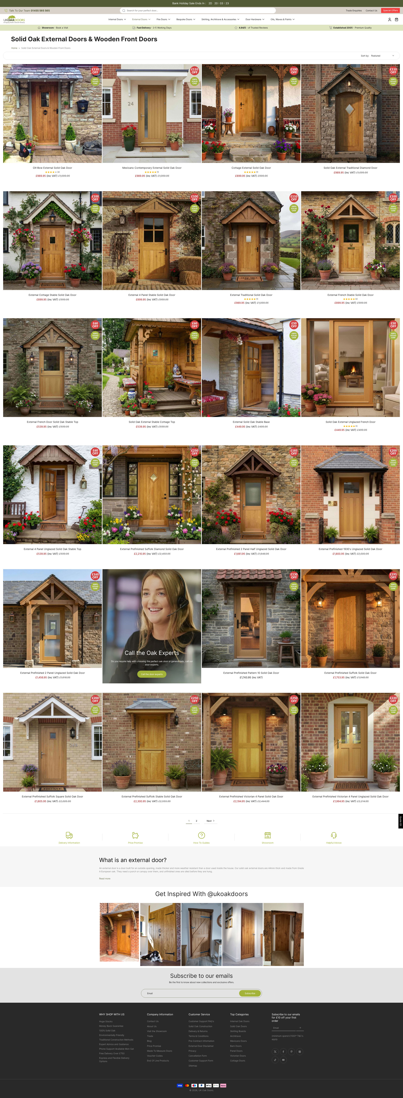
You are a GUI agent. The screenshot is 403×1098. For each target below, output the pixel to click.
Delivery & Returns (198, 1031)
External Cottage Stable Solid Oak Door (52, 294)
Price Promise (135, 842)
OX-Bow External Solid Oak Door (52, 167)
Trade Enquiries (354, 10)
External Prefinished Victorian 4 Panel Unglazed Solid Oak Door (350, 796)
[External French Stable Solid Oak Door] (350, 240)
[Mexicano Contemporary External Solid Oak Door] (151, 113)
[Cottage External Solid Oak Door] (251, 113)
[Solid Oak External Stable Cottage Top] (151, 367)
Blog (149, 1041)
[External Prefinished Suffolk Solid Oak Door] (350, 618)
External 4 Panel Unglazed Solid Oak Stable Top (52, 549)
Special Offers (390, 10)
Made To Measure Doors (159, 1050)
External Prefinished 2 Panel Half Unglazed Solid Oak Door (251, 549)
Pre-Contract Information (201, 1041)
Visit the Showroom (157, 1031)
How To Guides (201, 842)
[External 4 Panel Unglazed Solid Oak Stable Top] (52, 494)
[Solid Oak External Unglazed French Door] (350, 367)
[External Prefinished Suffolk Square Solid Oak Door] (52, 742)
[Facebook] (283, 1051)
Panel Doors (236, 1050)
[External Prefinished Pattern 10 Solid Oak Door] (251, 618)
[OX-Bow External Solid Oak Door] (52, 113)
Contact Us (371, 10)
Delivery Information (69, 842)
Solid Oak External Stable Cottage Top (152, 421)
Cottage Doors (237, 1060)
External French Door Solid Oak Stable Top (52, 421)
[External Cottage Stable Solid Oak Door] (52, 240)
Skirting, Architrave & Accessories (219, 19)
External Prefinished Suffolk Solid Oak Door (350, 672)
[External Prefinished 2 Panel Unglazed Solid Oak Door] (52, 618)
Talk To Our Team (29, 10)
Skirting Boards (238, 1031)
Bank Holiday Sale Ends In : (200, 3)
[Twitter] (275, 1051)
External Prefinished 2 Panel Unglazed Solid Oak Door (52, 672)
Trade (150, 1036)
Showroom (268, 842)
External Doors (139, 19)
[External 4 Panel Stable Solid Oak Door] (151, 240)
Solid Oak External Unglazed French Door (350, 421)
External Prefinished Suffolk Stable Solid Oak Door (152, 796)
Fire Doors (162, 19)
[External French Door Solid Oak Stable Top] (52, 367)
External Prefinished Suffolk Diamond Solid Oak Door (152, 549)
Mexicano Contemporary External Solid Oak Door (152, 167)
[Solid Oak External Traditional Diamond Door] (350, 113)
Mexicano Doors (238, 1041)
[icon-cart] (396, 19)
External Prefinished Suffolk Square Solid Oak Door (52, 796)
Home (14, 48)
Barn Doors (235, 1046)
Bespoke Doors (184, 19)
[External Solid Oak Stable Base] (251, 367)
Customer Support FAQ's (201, 1021)
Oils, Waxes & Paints (281, 19)
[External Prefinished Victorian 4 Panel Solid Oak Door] (251, 742)
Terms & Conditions (198, 1036)
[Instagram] (299, 1051)
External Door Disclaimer (201, 1046)
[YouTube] (283, 1059)
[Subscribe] (300, 1028)
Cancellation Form (198, 1055)
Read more (104, 878)
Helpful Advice (333, 842)
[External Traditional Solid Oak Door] (251, 240)
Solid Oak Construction (200, 1026)
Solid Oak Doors (238, 1026)
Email (276, 1028)
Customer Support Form (201, 1060)
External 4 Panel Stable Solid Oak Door (151, 294)
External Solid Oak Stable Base (251, 421)
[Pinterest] (291, 1051)
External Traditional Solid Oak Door (251, 294)
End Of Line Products (158, 1060)
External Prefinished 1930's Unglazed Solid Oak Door (350, 549)
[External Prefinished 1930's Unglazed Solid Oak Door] (350, 494)
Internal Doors (115, 19)
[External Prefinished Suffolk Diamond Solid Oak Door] (151, 494)
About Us (151, 1026)
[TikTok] (275, 1059)
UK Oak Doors (206, 1090)
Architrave (235, 1036)
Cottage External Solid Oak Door (251, 167)
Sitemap (193, 1065)
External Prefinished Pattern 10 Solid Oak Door (251, 672)
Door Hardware (253, 19)
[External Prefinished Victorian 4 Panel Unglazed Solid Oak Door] (350, 742)
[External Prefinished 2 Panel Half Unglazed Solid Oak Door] (251, 494)
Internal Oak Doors (239, 1021)
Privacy (192, 1050)
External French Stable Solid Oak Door (351, 294)
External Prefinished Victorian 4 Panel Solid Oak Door (251, 796)
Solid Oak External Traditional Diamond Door (350, 167)
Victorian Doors (238, 1055)
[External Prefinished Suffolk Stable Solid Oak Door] (151, 742)
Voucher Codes (155, 1055)
